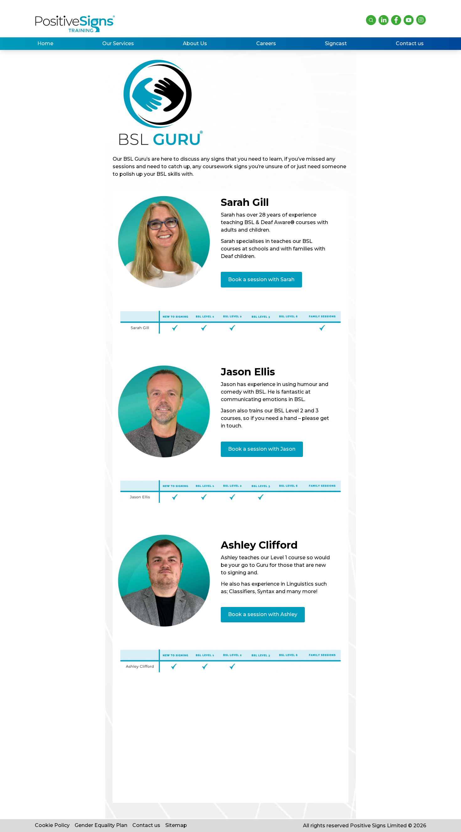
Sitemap (176, 825)
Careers (266, 43)
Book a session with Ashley (262, 614)
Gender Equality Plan (101, 825)
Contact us (410, 43)
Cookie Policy (52, 825)
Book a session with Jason (261, 449)
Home (45, 43)
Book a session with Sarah (261, 279)
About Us (195, 43)
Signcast (336, 43)
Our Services (118, 43)
